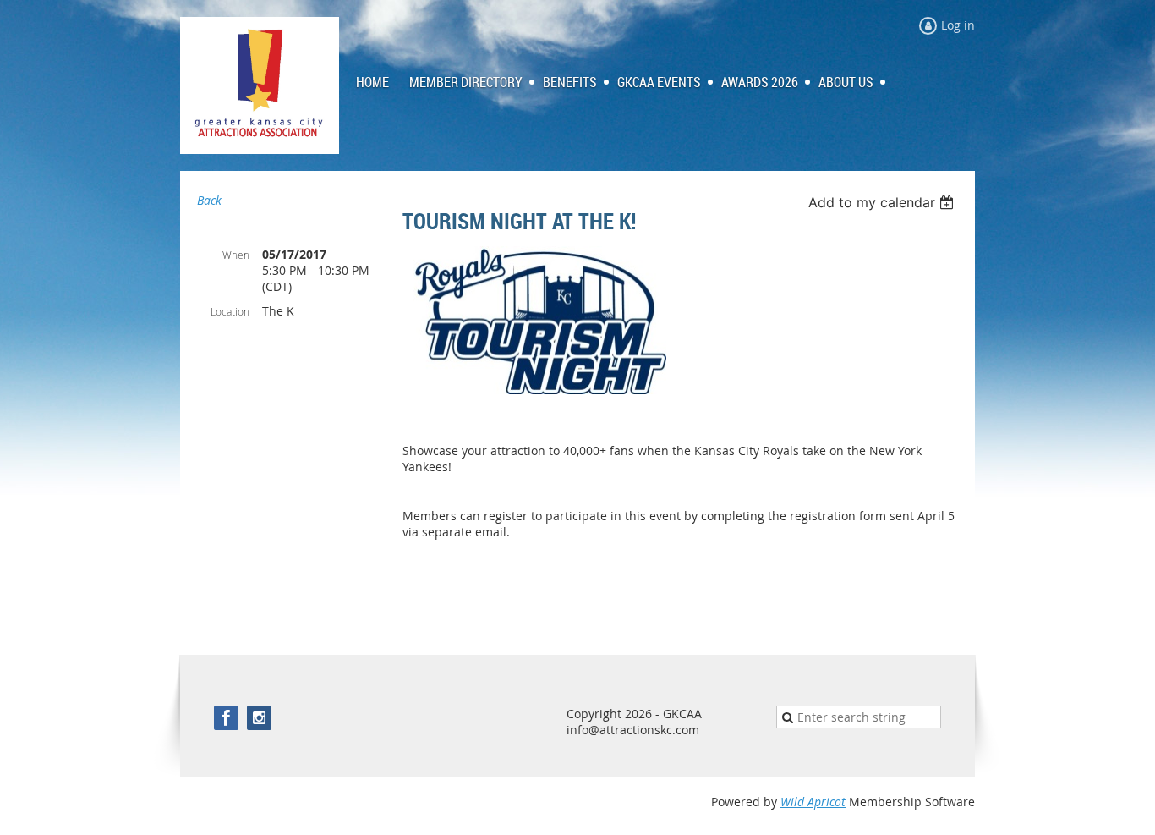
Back (209, 200)
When (235, 254)
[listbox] (883, 202)
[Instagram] (259, 718)
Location (230, 311)
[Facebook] (226, 718)
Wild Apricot (813, 802)
